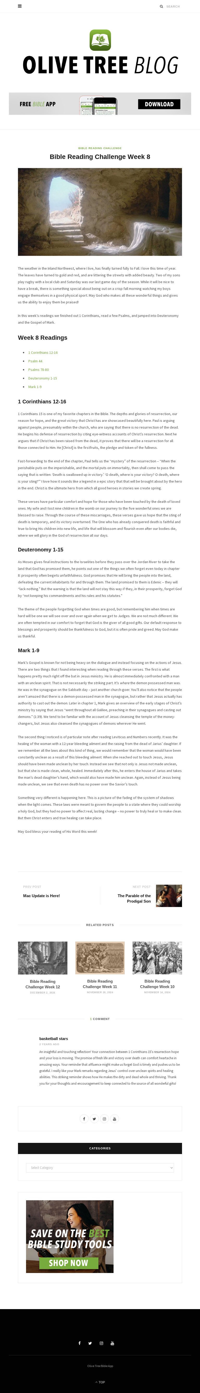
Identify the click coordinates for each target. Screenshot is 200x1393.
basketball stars (53, 1038)
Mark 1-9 (34, 386)
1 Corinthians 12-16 (43, 352)
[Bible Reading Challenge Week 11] (100, 958)
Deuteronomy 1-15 (42, 378)
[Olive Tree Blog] (100, 53)
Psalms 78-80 (38, 369)
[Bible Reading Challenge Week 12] (42, 958)
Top (101, 1382)
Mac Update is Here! (41, 896)
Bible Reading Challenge (100, 148)
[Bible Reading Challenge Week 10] (157, 958)
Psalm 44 (35, 361)
